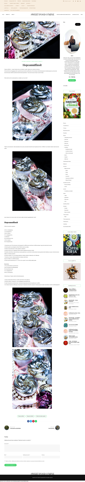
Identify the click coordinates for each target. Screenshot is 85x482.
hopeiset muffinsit (30, 416)
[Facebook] (28, 421)
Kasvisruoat (66, 145)
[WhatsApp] (36, 421)
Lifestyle (6, 8)
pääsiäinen (66, 197)
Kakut (67, 170)
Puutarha (65, 133)
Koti (3, 14)
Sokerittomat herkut (14, 3)
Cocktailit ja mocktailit (68, 191)
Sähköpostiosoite (26, 454)
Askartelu (6, 10)
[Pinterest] (33, 421)
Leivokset (67, 176)
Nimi (5, 454)
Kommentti (6, 443)
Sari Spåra (65, 85)
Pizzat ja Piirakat (67, 184)
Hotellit (65, 208)
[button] (82, 1)
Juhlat (22, 5)
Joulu (65, 201)
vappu (65, 195)
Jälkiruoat (66, 159)
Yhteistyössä (32, 8)
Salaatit (65, 157)
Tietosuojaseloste (24, 8)
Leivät (65, 186)
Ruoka (5, 3)
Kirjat (65, 216)
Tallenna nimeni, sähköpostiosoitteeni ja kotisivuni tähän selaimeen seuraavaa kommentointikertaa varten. (25, 461)
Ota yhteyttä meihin (14, 10)
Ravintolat (66, 210)
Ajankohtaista (75, 14)
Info (82, 14)
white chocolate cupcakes (41, 416)
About (13, 14)
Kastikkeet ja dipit (69, 149)
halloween (66, 199)
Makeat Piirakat (68, 180)
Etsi (64, 22)
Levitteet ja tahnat (69, 151)
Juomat (17, 5)
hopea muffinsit (21, 416)
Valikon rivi (69, 77)
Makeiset (23, 3)
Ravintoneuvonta (66, 130)
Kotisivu (43, 454)
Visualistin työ (66, 125)
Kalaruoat (66, 143)
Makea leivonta (35, 61)
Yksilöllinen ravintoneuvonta (64, 14)
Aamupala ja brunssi (68, 137)
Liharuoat (66, 139)
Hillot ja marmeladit (69, 153)
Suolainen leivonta (8, 5)
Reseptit (8, 14)
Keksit (67, 174)
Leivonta (28, 3)
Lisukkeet (66, 147)
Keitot (65, 155)
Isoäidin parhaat (31, 5)
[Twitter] (31, 421)
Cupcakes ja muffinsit (26, 61)
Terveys (64, 128)
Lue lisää (72, 80)
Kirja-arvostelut (67, 212)
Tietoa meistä (14, 8)
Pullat (67, 172)
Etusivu (64, 123)
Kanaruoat (66, 141)
